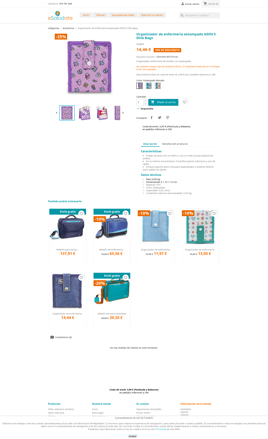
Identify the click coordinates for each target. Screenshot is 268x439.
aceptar (132, 436)
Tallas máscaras (56, 412)
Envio (95, 409)
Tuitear (159, 117)
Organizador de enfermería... (156, 249)
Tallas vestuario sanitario (61, 409)
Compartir (151, 117)
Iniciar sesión (143, 412)
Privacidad (161, 429)
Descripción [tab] (150, 143)
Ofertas (100, 15)
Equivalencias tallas (123, 15)
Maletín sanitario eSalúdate (112, 313)
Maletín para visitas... (67, 249)
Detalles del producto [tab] (175, 143)
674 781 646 (65, 3)
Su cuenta (142, 404)
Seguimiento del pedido (148, 409)
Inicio (86, 15)
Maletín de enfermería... (112, 249)
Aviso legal (97, 412)
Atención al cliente (152, 15)
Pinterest (168, 117)
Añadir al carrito (163, 102)
